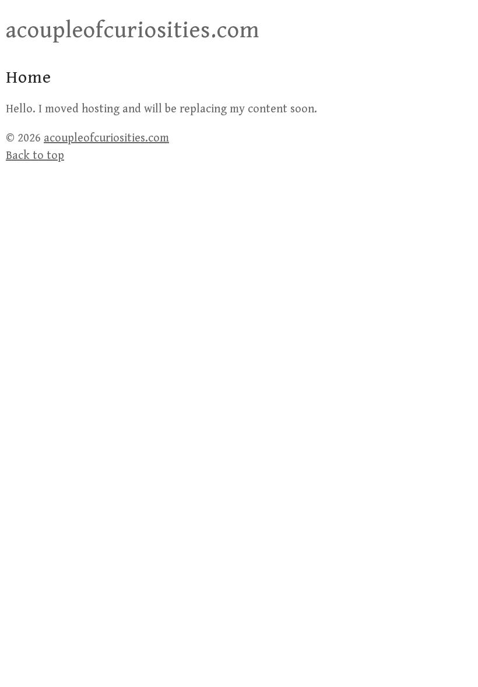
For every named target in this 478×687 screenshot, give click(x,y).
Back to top (35, 155)
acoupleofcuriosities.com (132, 30)
